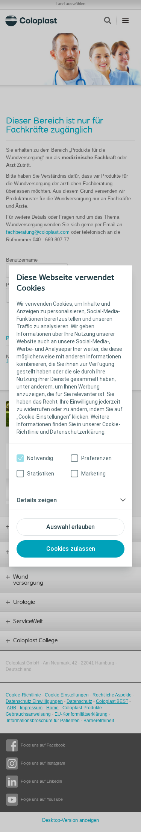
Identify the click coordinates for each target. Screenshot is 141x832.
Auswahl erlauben (70, 526)
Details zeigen (37, 500)
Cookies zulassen (70, 548)
